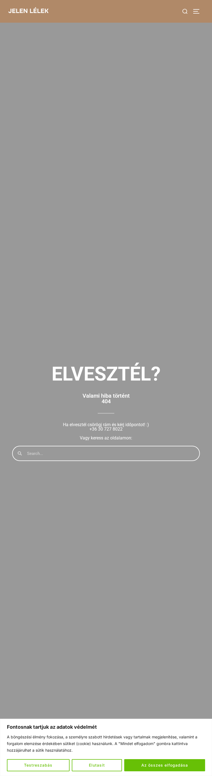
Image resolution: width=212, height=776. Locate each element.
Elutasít (97, 765)
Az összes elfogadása (164, 765)
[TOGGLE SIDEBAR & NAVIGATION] (198, 11)
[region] (106, 747)
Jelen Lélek (28, 11)
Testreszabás (38, 765)
